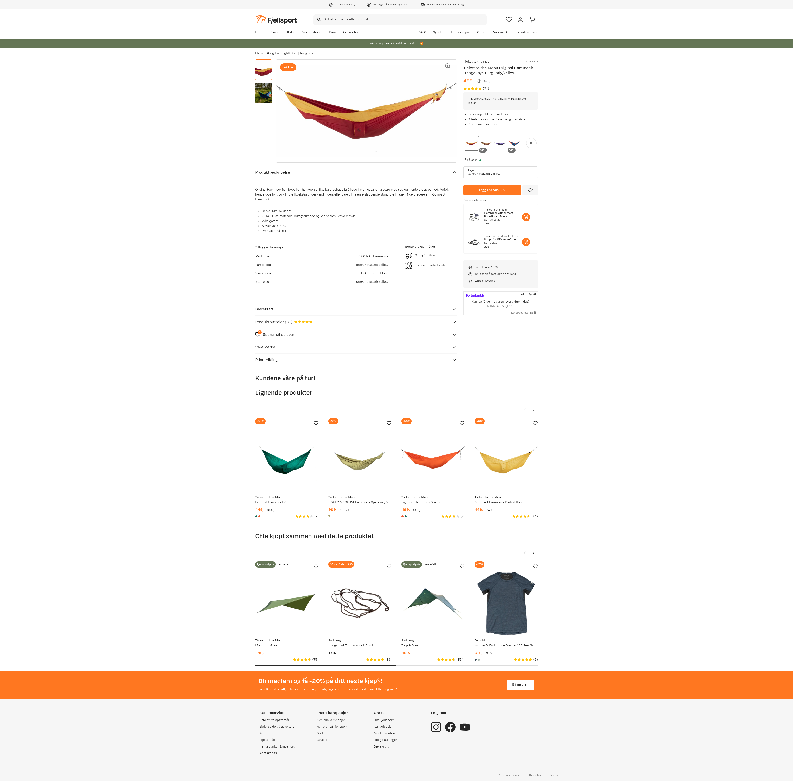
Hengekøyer (307, 53)
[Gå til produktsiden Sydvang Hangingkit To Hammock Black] (360, 603)
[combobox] (400, 19)
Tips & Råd (267, 740)
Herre (259, 32)
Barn (332, 32)
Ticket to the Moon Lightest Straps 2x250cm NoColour (501, 237)
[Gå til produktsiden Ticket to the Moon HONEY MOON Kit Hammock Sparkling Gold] (360, 460)
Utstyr (290, 32)
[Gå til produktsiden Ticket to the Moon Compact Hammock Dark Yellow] (506, 460)
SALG (422, 32)
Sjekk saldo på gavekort (276, 727)
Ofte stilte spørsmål (274, 720)
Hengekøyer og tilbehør (281, 53)
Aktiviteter (350, 32)
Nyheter (439, 32)
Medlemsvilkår (384, 733)
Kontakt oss (268, 753)
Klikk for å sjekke (500, 306)
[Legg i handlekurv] (526, 217)
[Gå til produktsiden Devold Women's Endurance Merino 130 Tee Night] (506, 603)
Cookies (554, 775)
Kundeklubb (382, 727)
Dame (274, 32)
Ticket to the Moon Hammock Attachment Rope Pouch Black (498, 213)
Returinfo (266, 733)
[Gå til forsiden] (276, 19)
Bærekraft (381, 746)
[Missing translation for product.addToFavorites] (530, 190)
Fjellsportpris (461, 32)
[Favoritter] (509, 19)
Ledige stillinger (385, 740)
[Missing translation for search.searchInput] (319, 19)
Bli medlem (520, 684)
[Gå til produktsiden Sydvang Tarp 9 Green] (433, 603)
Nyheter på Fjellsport (332, 727)
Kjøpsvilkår (535, 775)
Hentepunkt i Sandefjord (277, 746)
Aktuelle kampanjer (331, 720)
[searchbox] (405, 19)
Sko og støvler (312, 32)
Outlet (482, 32)
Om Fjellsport (384, 720)
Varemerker (502, 32)
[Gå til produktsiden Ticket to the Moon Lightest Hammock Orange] (433, 460)
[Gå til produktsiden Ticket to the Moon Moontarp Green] (286, 603)
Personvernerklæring (509, 775)
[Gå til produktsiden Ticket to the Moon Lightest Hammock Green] (286, 460)
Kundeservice (527, 32)
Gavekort (323, 740)
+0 (531, 143)
